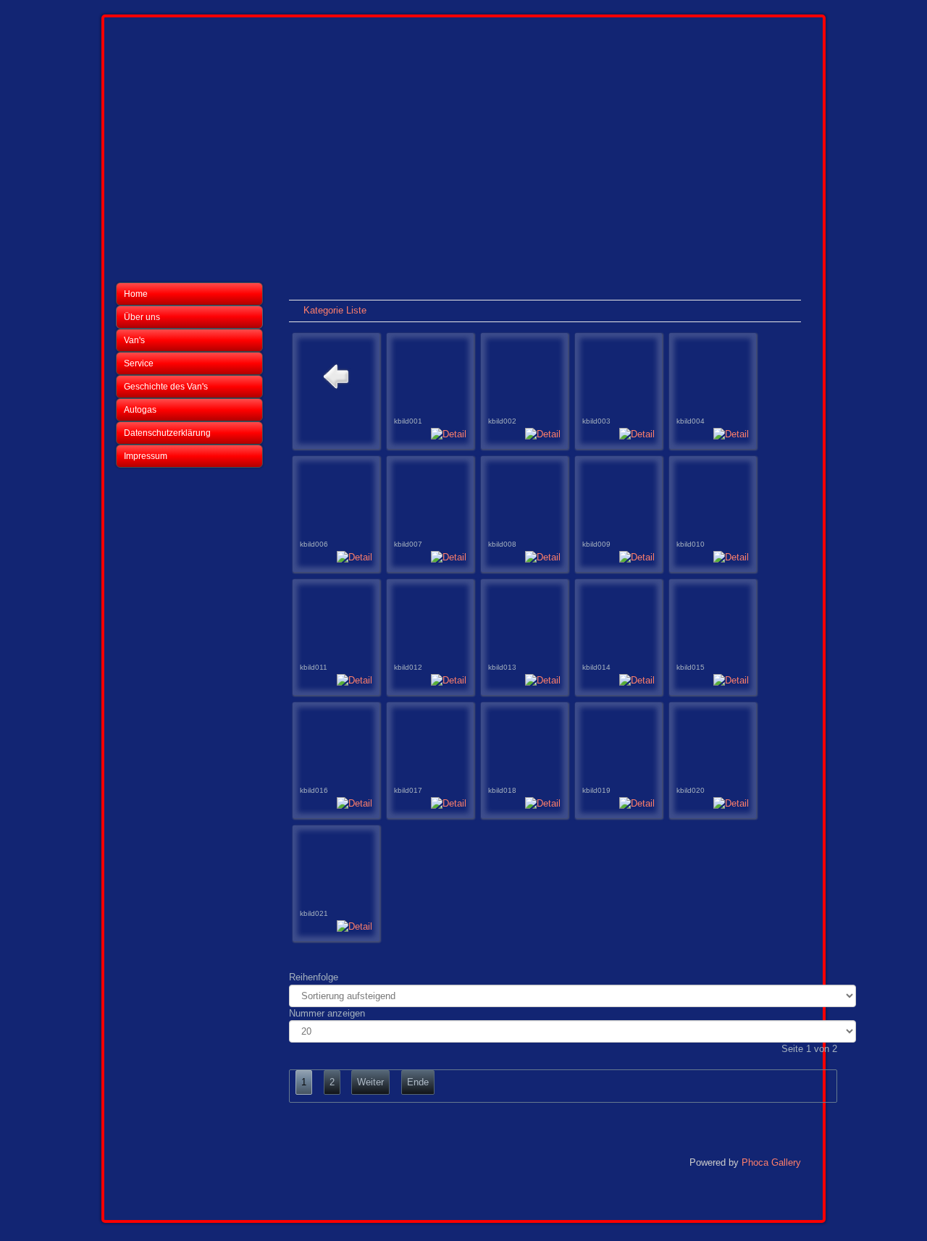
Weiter (370, 1082)
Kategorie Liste (334, 310)
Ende (418, 1082)
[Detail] (448, 434)
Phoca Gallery (771, 1162)
